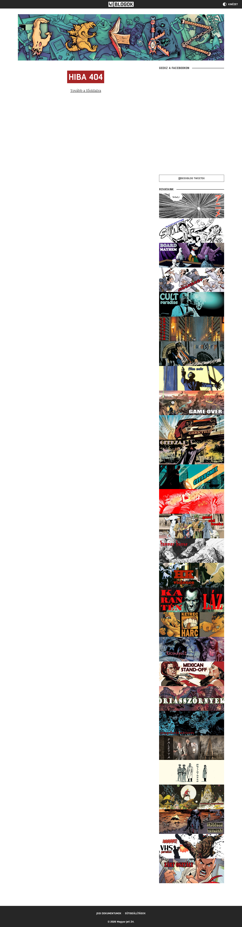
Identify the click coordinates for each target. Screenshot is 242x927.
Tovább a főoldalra (85, 90)
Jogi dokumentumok (108, 913)
